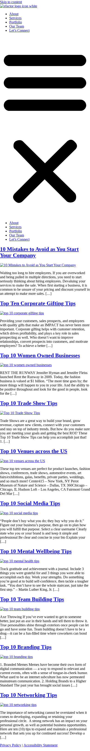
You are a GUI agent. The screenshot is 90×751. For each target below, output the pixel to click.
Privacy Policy (10, 745)
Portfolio (15, 22)
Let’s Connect (19, 30)
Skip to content (11, 2)
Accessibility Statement (40, 745)
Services (15, 18)
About (13, 14)
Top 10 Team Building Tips (32, 599)
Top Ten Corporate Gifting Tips (37, 303)
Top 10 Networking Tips (28, 695)
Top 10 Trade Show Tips (28, 403)
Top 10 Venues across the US (33, 451)
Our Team (16, 26)
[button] (45, 126)
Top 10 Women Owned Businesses (40, 355)
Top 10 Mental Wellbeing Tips (36, 551)
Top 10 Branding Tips (25, 647)
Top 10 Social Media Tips (30, 503)
